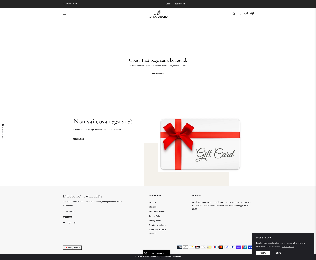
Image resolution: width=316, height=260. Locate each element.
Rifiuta (278, 253)
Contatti (152, 202)
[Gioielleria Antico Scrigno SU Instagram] (70, 222)
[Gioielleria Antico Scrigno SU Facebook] (64, 222)
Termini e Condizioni (157, 225)
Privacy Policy (155, 221)
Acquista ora (78, 139)
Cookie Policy (155, 216)
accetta (263, 253)
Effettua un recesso (157, 211)
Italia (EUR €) (73, 247)
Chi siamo (153, 207)
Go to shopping (158, 73)
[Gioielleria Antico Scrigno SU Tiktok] (75, 222)
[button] (234, 13)
